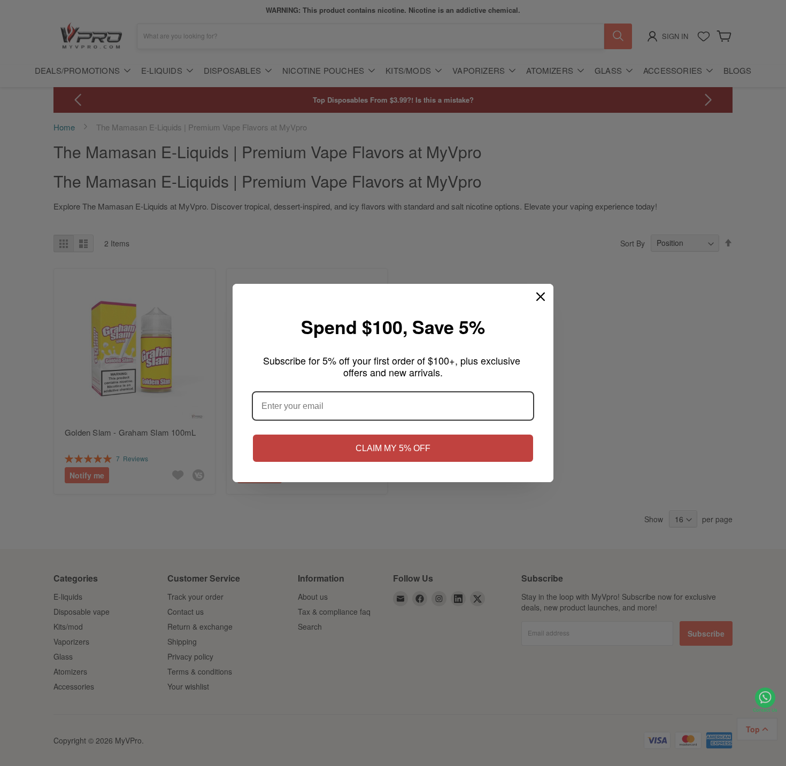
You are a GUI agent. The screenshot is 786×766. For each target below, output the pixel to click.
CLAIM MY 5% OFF (393, 448)
